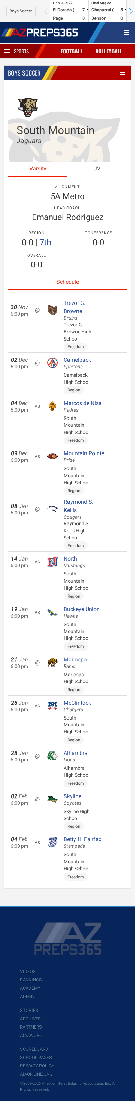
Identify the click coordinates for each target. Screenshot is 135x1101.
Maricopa (75, 662)
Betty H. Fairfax (82, 842)
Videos (28, 971)
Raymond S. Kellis (78, 509)
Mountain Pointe (84, 456)
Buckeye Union (82, 612)
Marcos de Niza (83, 406)
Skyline (72, 799)
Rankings (31, 980)
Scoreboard (34, 1049)
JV (97, 168)
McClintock (77, 706)
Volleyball (109, 51)
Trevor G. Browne (75, 310)
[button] (131, 11)
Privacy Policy (37, 1065)
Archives (30, 1018)
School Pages (36, 1057)
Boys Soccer (21, 11)
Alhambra (76, 756)
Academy (30, 988)
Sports (21, 51)
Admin (27, 996)
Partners (31, 1027)
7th (45, 242)
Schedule (67, 282)
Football (72, 51)
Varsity (37, 168)
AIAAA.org (31, 1035)
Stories (29, 1010)
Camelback (77, 363)
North (74, 562)
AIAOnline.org (36, 1074)
